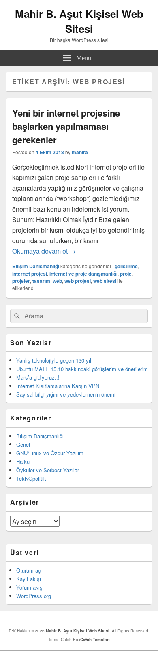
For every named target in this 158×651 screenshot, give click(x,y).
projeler (21, 280)
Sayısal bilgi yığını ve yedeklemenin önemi (65, 394)
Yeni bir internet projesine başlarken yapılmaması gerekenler (66, 126)
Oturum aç (28, 570)
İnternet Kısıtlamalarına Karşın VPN (57, 386)
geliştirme (126, 266)
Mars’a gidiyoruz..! (38, 377)
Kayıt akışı (28, 579)
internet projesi (29, 273)
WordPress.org (33, 596)
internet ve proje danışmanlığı (83, 273)
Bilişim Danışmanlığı (35, 266)
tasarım (41, 280)
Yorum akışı (30, 587)
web (57, 280)
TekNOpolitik (31, 478)
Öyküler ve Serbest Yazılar (47, 470)
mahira (80, 152)
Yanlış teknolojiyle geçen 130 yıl (53, 360)
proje (126, 273)
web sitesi (104, 280)
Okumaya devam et (44, 251)
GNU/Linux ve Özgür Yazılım (49, 453)
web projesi (77, 280)
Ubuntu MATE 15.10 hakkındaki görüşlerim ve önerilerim (82, 369)
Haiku (23, 461)
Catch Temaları (95, 640)
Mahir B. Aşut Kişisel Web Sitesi (79, 21)
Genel (23, 444)
